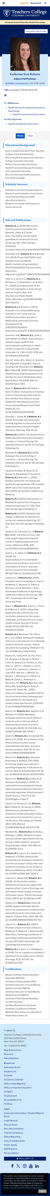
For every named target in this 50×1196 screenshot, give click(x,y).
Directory (8, 1054)
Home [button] (20, 136)
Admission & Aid (12, 1067)
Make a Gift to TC (26, 1158)
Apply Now (24, 3)
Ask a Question (11, 1058)
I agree (42, 1191)
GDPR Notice (10, 1149)
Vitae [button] (30, 136)
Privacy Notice (11, 1153)
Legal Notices (11, 1120)
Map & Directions (12, 1050)
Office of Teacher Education (17, 1087)
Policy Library (10, 1124)
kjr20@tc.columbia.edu (16, 83)
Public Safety (10, 1145)
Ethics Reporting (12, 1137)
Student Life (10, 1071)
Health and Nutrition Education (23, 124)
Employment (10, 1096)
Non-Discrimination (13, 1128)
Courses (8, 1075)
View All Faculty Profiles (36, 31)
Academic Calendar (13, 1079)
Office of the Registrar (15, 1083)
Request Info (36, 3)
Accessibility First (12, 1100)
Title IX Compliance (13, 1133)
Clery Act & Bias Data (14, 1141)
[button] (3, 3)
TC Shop (8, 1104)
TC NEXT (8, 1092)
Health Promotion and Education (29, 114)
